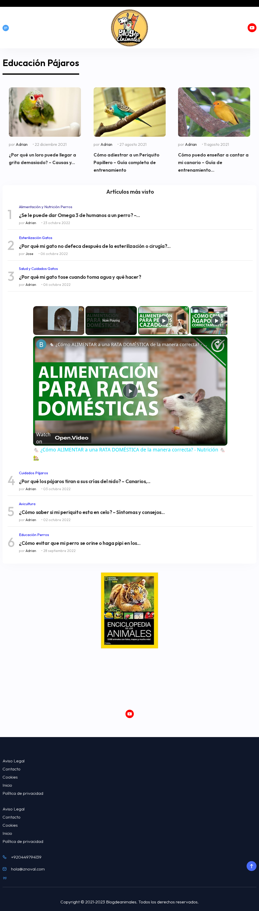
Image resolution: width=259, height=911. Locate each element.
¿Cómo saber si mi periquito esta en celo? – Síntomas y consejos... (92, 512)
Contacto (11, 768)
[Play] (164, 320)
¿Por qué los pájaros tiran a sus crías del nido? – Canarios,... (84, 481)
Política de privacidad (23, 793)
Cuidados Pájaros (33, 472)
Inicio (7, 785)
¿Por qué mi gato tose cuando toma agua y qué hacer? (80, 277)
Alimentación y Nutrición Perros (45, 206)
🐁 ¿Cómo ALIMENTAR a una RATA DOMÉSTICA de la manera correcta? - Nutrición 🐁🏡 (129, 344)
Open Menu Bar (6, 28)
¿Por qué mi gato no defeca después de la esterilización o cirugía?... (94, 246)
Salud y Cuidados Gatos (38, 268)
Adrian (22, 144)
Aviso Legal (14, 760)
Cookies (10, 777)
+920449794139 (26, 857)
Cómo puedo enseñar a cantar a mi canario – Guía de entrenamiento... (213, 162)
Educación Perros (34, 534)
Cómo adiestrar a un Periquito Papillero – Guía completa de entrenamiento (126, 162)
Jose (29, 253)
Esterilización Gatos (35, 237)
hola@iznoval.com (28, 869)
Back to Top (251, 866)
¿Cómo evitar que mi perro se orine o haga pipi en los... (80, 543)
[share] (217, 342)
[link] (41, 344)
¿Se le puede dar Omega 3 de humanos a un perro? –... (79, 215)
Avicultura (27, 503)
